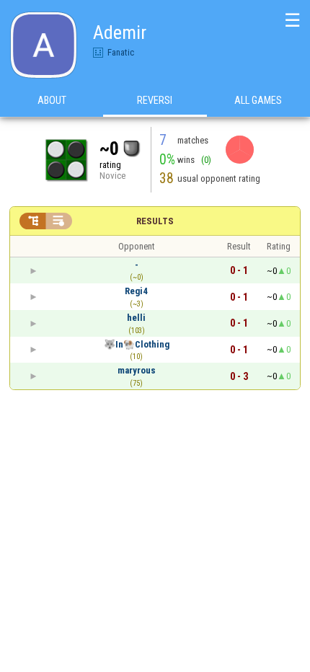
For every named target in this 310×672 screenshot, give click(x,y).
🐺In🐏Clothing (136, 344)
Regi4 (136, 291)
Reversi (154, 100)
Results (155, 221)
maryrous (137, 370)
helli (136, 317)
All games (258, 100)
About (51, 100)
